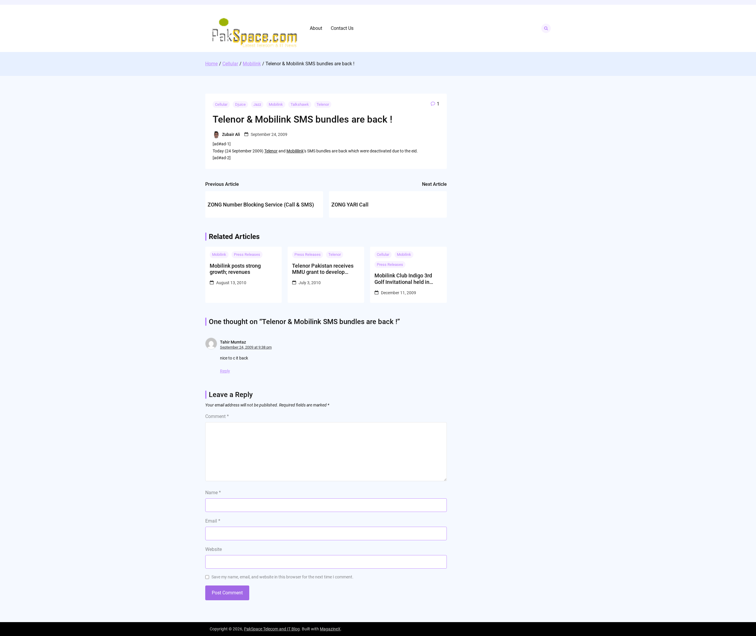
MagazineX (330, 629)
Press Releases (247, 254)
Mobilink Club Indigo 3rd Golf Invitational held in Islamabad (403, 278)
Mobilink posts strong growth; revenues (235, 269)
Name (213, 492)
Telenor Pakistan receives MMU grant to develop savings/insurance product (323, 269)
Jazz (257, 104)
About (316, 28)
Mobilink (276, 104)
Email (212, 521)
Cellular (221, 104)
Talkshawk (300, 104)
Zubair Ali (231, 134)
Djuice (240, 104)
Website (213, 549)
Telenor (323, 104)
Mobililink (295, 151)
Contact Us (342, 28)
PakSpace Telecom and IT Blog (272, 629)
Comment (217, 416)
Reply (225, 371)
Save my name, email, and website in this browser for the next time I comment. (282, 577)
